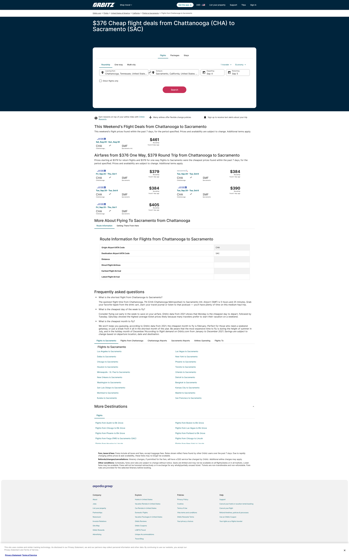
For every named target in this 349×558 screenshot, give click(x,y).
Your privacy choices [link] (185, 521)
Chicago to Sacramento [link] (107, 362)
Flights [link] (106, 13)
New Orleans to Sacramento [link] (109, 377)
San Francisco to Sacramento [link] (188, 398)
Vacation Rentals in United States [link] (147, 504)
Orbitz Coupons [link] (141, 526)
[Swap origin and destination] (150, 72)
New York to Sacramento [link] (186, 356)
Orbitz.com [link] (97, 13)
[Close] (345, 550)
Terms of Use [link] (182, 508)
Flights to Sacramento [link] (150, 13)
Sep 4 (210, 73)
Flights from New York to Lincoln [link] (189, 443)
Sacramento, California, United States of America (177, 73)
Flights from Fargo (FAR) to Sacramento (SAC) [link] (115, 438)
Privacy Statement (13, 555)
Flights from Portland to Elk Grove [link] (190, 433)
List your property (217, 5)
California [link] (136, 13)
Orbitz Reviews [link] (141, 521)
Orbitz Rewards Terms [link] (185, 517)
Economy (239, 64)
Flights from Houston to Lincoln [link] (109, 443)
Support (233, 5)
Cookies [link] (180, 504)
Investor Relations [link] (99, 521)
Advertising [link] (97, 534)
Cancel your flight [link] (226, 508)
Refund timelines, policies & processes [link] (234, 512)
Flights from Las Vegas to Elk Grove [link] (191, 428)
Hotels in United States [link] (143, 499)
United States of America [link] (120, 13)
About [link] (95, 499)
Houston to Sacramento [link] (107, 367)
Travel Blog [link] (139, 539)
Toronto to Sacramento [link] (185, 367)
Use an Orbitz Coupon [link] (227, 517)
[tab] (163, 55)
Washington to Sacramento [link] (109, 382)
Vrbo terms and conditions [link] (187, 512)
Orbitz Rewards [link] (98, 530)
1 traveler (225, 64)
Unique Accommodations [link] (144, 534)
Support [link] (222, 499)
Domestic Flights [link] (141, 512)
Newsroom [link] (97, 517)
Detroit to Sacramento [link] (185, 377)
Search (174, 89)
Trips (243, 5)
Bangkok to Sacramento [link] (186, 382)
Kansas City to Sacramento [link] (187, 387)
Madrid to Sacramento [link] (185, 393)
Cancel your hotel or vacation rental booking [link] (236, 504)
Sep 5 (235, 73)
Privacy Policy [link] (182, 499)
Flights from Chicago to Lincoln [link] (189, 438)
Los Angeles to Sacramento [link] (109, 351)
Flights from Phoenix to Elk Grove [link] (110, 433)
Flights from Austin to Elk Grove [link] (109, 423)
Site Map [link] (96, 526)
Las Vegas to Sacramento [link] (186, 351)
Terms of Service (29, 555)
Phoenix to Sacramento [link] (185, 362)
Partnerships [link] (97, 512)
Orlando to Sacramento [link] (185, 372)
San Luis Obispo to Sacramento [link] (111, 387)
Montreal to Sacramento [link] (107, 393)
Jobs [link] (94, 504)
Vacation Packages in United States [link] (148, 517)
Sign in (253, 5)
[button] (174, 406)
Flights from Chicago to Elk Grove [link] (110, 428)
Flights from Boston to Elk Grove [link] (189, 423)
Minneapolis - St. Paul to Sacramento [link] (113, 372)
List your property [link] (99, 508)
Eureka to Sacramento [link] (107, 398)
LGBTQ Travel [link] (140, 530)
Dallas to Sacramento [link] (106, 356)
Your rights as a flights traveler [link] (230, 521)
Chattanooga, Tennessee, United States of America (126, 73)
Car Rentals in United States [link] (145, 508)
